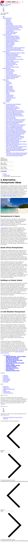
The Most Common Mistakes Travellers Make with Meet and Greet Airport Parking (16, 150)
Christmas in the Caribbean (13, 104)
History (8, 101)
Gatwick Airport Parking (12, 36)
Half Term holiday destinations (14, 122)
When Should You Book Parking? (15, 129)
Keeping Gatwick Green (12, 67)
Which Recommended (12, 28)
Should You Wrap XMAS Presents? (15, 133)
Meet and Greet (7, 18)
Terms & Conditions (8, 417)
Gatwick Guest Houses (12, 77)
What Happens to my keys (13, 29)
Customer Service (11, 97)
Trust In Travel (10, 60)
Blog (4, 103)
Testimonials (9, 86)
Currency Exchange (11, 74)
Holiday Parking (10, 42)
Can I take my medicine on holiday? (16, 119)
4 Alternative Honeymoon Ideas (14, 59)
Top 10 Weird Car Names (12, 140)
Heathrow (8, 22)
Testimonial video (10, 33)
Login (3, 4)
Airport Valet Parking (11, 40)
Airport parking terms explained (14, 50)
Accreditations (10, 31)
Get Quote (3, 171)
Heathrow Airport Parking (13, 38)
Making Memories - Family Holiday (15, 52)
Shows (8, 94)
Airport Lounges (10, 70)
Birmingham (9, 24)
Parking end (4, 164)
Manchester (9, 23)
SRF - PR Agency (10, 91)
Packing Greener (10, 117)
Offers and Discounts (9, 389)
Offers (7, 85)
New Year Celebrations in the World (15, 132)
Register (8, 4)
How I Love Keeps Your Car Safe (14, 126)
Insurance (8, 99)
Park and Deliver (10, 43)
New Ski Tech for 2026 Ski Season (15, 136)
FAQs (4, 390)
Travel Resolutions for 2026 (13, 135)
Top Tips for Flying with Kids (13, 56)
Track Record (9, 96)
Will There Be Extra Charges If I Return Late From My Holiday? (16, 144)
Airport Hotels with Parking (13, 76)
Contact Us (9, 83)
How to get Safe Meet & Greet (14, 114)
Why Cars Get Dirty (11, 118)
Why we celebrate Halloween (14, 127)
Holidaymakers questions (13, 108)
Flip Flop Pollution (11, 63)
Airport (2, 158)
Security (8, 100)
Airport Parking (7, 34)
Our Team (8, 82)
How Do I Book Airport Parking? (14, 110)
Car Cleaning (9, 73)
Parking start (4, 160)
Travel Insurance (10, 78)
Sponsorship (9, 88)
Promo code (4, 168)
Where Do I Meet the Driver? (14, 113)
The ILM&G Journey (11, 109)
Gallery (8, 92)
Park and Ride (10, 45)
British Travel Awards (11, 32)
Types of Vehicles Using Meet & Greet (16, 131)
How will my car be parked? (13, 49)
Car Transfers (9, 72)
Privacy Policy (18, 417)
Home (5, 173)
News (7, 81)
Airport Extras (7, 68)
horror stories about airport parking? (16, 124)
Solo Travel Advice (11, 58)
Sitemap (5, 418)
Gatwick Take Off (10, 105)
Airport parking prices (12, 106)
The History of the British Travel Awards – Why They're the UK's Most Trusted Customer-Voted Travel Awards (16, 154)
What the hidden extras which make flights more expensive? (16, 142)
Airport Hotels (10, 69)
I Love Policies (10, 95)
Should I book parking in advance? (15, 47)
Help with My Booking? (12, 123)
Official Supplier (10, 90)
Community (6, 51)
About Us (5, 79)
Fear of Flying (9, 65)
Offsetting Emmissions (12, 54)
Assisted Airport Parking (12, 41)
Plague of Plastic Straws (12, 61)
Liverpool (5, 381)
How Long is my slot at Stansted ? (15, 120)
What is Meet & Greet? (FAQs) (14, 25)
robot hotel (5, 228)
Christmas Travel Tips (11, 64)
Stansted (8, 20)
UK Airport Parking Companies (14, 27)
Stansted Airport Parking (12, 37)
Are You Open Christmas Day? (14, 128)
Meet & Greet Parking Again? (14, 138)
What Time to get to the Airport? (15, 115)
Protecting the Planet (12, 55)
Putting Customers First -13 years (15, 137)
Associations (9, 87)
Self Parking (9, 46)
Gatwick (8, 19)
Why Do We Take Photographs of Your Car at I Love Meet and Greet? (16, 147)
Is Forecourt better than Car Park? (15, 111)
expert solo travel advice (9, 195)
